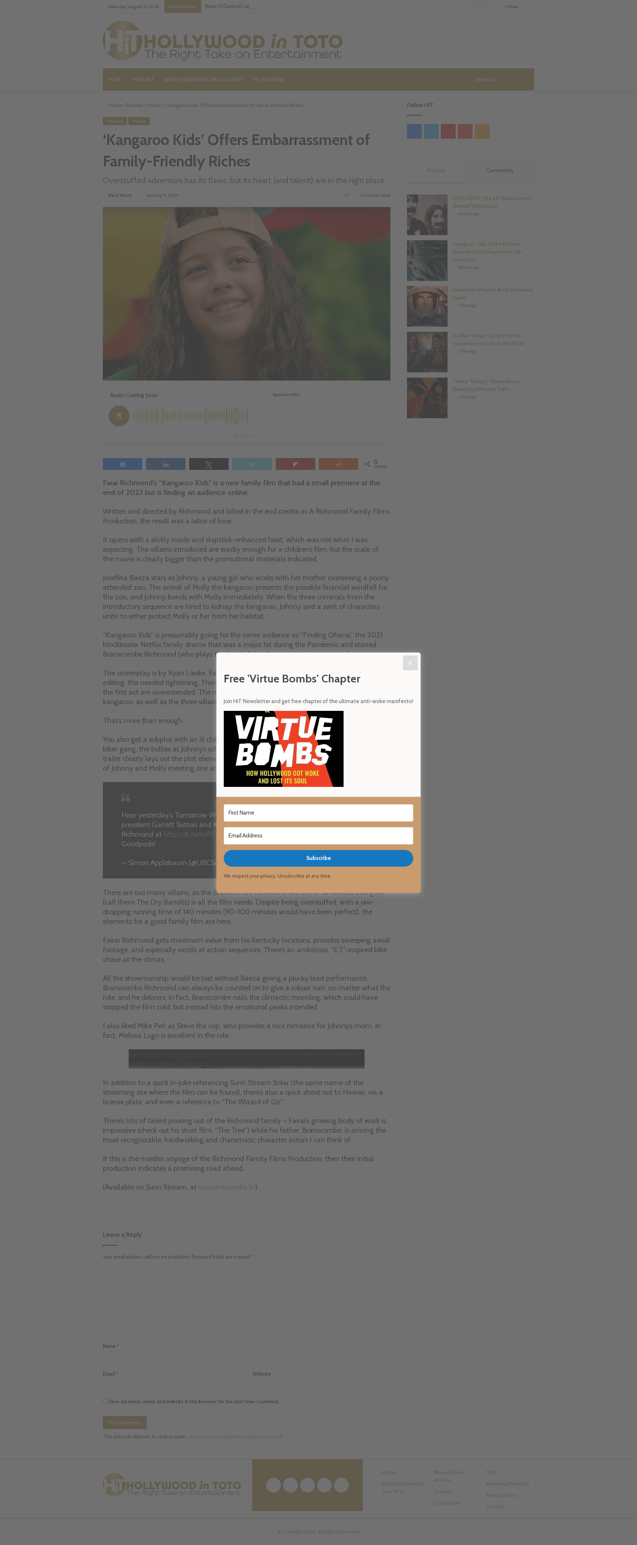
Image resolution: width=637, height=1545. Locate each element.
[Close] (410, 662)
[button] (318, 750)
